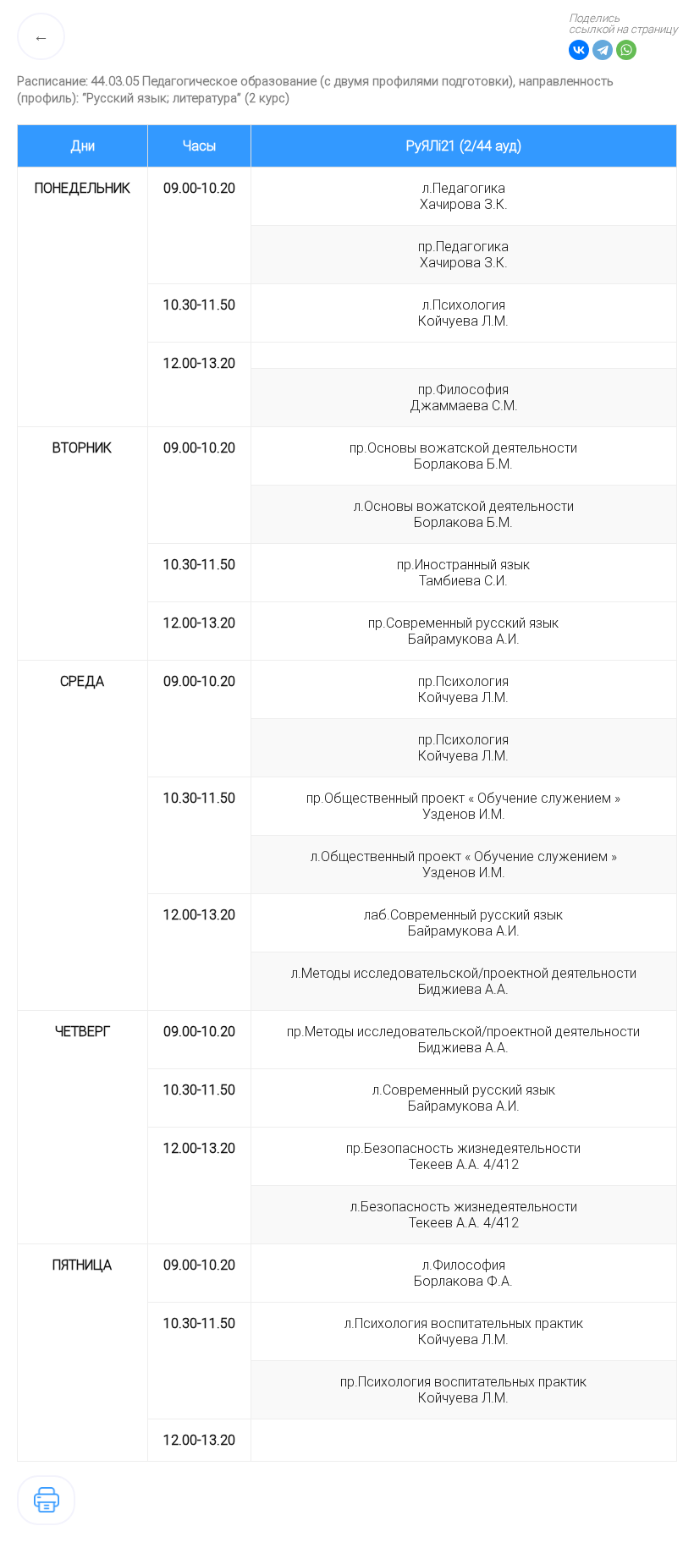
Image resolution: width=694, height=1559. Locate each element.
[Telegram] (602, 50)
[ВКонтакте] (579, 50)
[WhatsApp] (626, 50)
